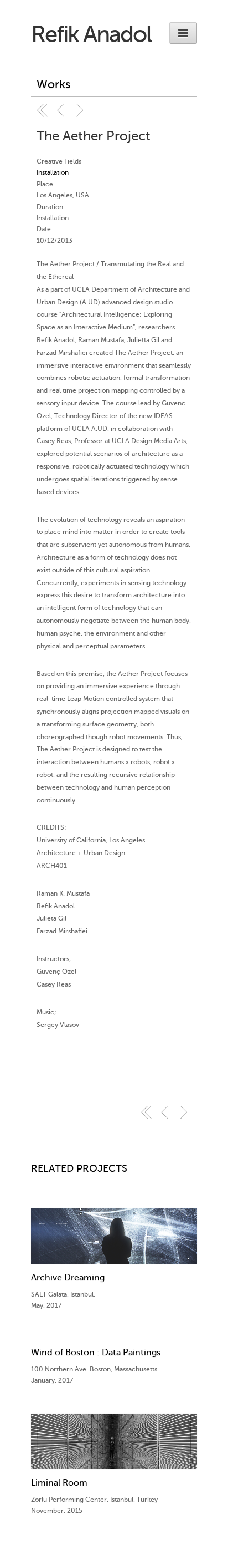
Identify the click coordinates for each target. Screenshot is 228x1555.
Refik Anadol (91, 35)
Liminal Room (59, 1483)
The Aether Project (94, 136)
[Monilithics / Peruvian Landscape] (62, 110)
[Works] (43, 110)
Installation (53, 172)
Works (53, 84)
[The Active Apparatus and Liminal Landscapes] (81, 110)
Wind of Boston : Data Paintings (95, 1353)
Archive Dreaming (68, 1278)
